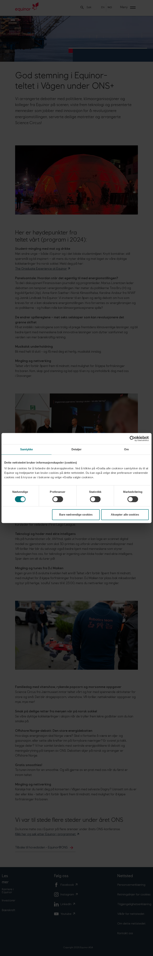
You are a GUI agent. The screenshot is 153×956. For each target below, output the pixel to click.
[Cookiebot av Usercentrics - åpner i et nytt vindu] (132, 438)
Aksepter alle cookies (125, 514)
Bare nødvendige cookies (76, 514)
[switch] (57, 499)
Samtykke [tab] (26, 449)
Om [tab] (126, 449)
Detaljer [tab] (76, 449)
